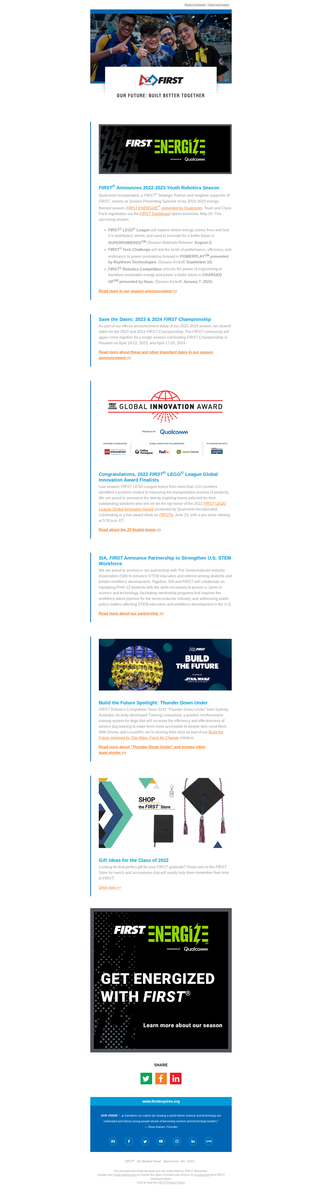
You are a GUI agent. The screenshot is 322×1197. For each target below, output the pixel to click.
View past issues (218, 4)
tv (166, 515)
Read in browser (195, 4)
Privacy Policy (171, 1182)
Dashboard (155, 214)
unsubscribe (202, 1174)
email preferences (125, 1174)
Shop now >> (110, 887)
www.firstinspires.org (161, 1101)
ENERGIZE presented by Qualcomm (164, 208)
